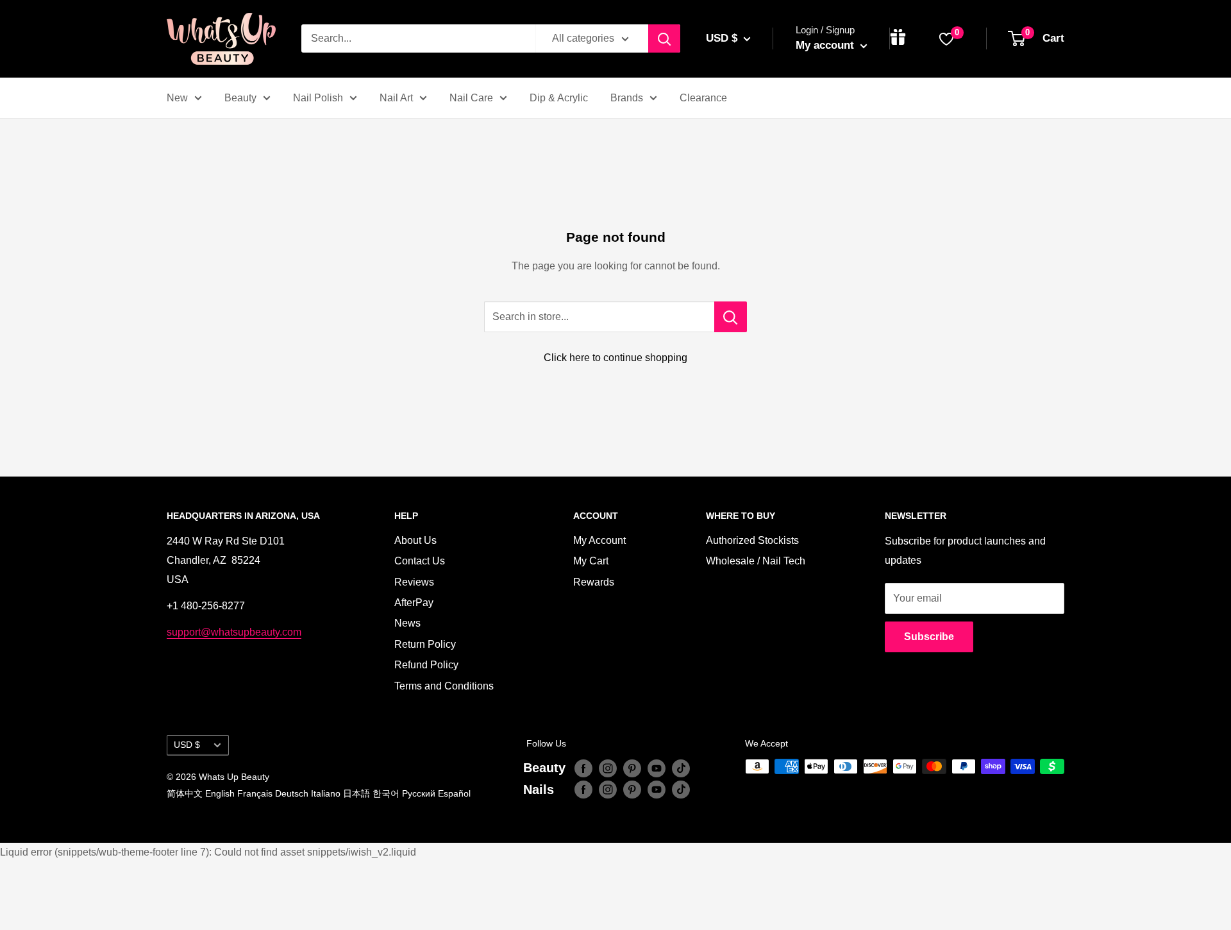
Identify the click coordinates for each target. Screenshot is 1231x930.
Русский (418, 793)
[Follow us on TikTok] (681, 768)
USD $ (187, 745)
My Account (599, 540)
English (220, 793)
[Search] (664, 38)
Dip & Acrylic (559, 97)
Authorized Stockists (752, 540)
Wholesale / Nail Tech (755, 560)
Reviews (414, 582)
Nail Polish (318, 97)
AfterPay (413, 602)
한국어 (386, 793)
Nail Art (396, 97)
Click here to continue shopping (615, 357)
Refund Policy (426, 664)
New (177, 97)
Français (254, 793)
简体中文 (185, 793)
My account (826, 45)
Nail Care (471, 97)
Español (454, 793)
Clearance (703, 97)
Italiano (325, 793)
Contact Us (419, 560)
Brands (626, 97)
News (407, 623)
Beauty (240, 97)
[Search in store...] (730, 316)
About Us (415, 540)
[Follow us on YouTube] (657, 768)
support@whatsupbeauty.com (234, 632)
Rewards (593, 582)
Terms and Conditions (444, 686)
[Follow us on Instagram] (608, 768)
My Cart (590, 560)
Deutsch (291, 793)
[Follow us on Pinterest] (632, 768)
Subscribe (929, 636)
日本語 (356, 793)
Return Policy (425, 644)
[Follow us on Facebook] (583, 768)
